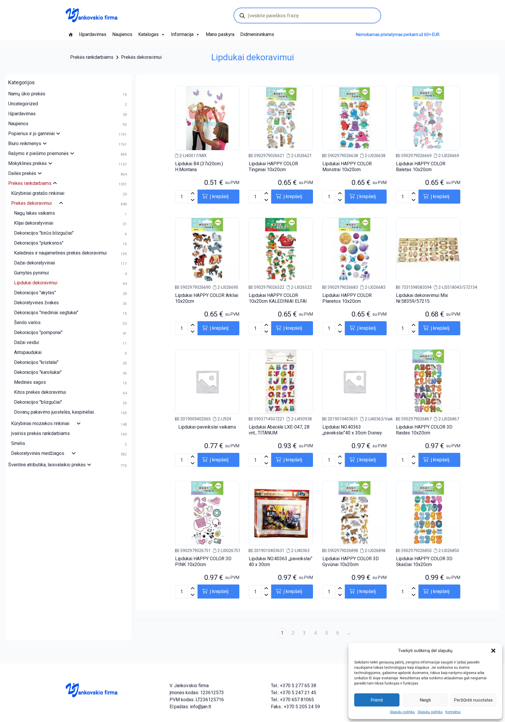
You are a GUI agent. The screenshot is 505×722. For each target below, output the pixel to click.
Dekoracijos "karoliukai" (38, 372)
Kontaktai (453, 712)
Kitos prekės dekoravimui (40, 392)
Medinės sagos (30, 382)
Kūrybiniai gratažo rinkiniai (37, 193)
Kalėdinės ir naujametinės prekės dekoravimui (60, 253)
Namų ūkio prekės (26, 94)
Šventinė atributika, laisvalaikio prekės (47, 464)
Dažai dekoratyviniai (34, 263)
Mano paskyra (220, 34)
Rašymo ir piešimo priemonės (38, 153)
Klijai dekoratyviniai (33, 223)
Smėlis (18, 443)
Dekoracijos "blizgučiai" (38, 402)
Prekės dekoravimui (141, 57)
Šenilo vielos (27, 322)
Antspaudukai (27, 352)
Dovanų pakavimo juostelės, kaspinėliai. (54, 412)
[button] (493, 651)
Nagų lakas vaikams (34, 213)
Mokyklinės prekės (27, 163)
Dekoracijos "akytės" (35, 292)
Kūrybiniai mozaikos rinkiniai (40, 423)
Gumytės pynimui (31, 273)
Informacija (182, 34)
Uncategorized (23, 103)
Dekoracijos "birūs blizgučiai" (44, 233)
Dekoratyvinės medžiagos (37, 453)
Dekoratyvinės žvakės (36, 302)
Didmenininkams (257, 34)
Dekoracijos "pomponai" (38, 332)
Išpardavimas (92, 34)
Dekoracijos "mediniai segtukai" (46, 312)
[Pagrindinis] (70, 34)
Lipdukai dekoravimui (35, 283)
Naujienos (122, 34)
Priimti (377, 700)
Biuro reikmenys (24, 143)
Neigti (425, 700)
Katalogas (148, 34)
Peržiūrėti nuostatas (473, 700)
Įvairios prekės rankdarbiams (40, 433)
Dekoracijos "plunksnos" (38, 243)
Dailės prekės (22, 173)
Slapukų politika (402, 712)
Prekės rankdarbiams (91, 57)
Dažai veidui (26, 342)
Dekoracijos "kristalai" (36, 362)
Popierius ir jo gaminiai (31, 133)
